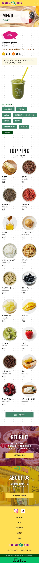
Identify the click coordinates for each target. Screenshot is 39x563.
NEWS (19, 538)
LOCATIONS (19, 528)
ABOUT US (19, 517)
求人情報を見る (19, 455)
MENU (19, 523)
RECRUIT (19, 533)
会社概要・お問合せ (19, 496)
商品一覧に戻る (19, 415)
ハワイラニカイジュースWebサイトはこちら (20, 550)
